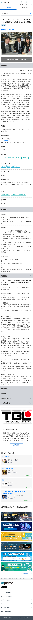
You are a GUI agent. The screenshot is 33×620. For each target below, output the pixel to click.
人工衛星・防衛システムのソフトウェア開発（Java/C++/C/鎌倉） (13, 492)
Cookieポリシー (27, 617)
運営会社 (5, 617)
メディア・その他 (5, 600)
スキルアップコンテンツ (7, 596)
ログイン (21, 4)
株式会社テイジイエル (8, 30)
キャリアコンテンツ (6, 592)
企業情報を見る (16, 445)
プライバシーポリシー (18, 617)
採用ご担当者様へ (5, 608)
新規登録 (25, 4)
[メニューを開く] (30, 3)
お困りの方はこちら (6, 611)
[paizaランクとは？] (30, 14)
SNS (2, 604)
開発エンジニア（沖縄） (8, 468)
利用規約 (10, 617)
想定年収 (6, 140)
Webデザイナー (6, 457)
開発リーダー (5, 480)
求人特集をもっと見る (26, 573)
